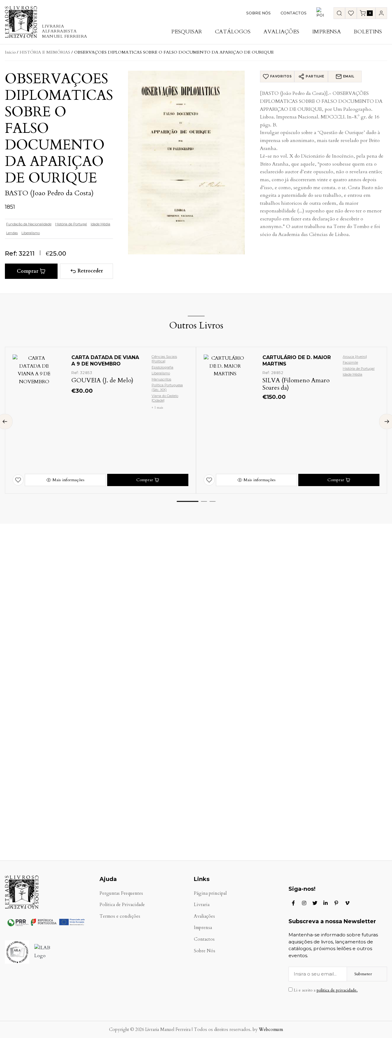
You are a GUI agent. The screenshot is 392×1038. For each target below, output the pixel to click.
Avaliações (281, 32)
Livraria (201, 904)
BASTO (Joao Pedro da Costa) (49, 193)
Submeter (363, 974)
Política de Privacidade (122, 904)
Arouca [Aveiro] (355, 356)
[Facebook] (293, 903)
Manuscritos (161, 379)
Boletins (368, 32)
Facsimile (350, 362)
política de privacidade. (337, 990)
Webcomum (271, 1029)
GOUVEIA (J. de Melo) (102, 380)
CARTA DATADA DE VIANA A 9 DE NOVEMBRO (105, 360)
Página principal (210, 893)
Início (10, 52)
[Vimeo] (347, 903)
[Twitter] (315, 903)
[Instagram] (304, 903)
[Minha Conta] (381, 13)
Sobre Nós (258, 13)
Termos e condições (120, 916)
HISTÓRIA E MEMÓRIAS (45, 52)
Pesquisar (186, 32)
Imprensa (326, 32)
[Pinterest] (336, 903)
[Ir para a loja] (339, 13)
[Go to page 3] (212, 501)
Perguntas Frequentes (121, 893)
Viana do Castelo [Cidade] (165, 398)
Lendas (12, 233)
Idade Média (100, 224)
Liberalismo (30, 233)
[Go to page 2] (204, 501)
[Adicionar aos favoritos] (18, 479)
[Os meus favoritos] (351, 13)
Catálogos (233, 32)
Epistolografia (162, 367)
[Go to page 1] (187, 501)
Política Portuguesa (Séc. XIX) (167, 387)
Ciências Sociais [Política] (164, 358)
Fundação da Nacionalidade (28, 224)
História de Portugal (71, 224)
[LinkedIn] (325, 903)
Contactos (294, 13)
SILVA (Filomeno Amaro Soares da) (296, 384)
